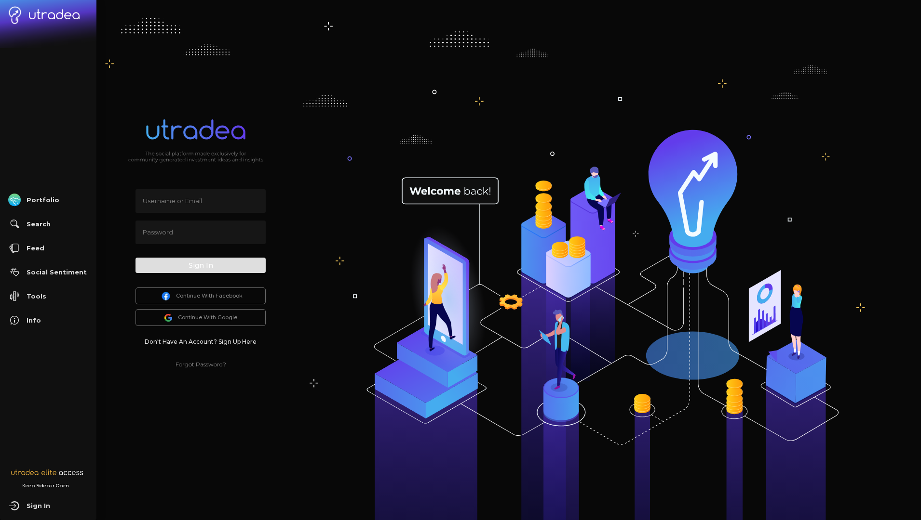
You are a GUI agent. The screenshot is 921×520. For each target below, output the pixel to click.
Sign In (201, 265)
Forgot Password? (201, 364)
